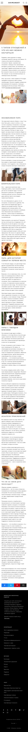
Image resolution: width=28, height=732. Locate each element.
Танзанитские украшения (10, 661)
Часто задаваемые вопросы (11, 630)
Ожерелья (6, 674)
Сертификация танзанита (10, 702)
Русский (13, 723)
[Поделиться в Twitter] (11, 585)
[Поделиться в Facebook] (5, 585)
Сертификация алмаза (10, 695)
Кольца (6, 664)
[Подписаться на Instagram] (11, 710)
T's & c (5, 637)
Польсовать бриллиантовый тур (12, 688)
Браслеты (6, 669)
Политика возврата (9, 635)
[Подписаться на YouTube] (19, 710)
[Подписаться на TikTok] (23, 710)
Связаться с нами (8, 643)
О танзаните (7, 700)
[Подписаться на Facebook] (3, 710)
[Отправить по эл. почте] (23, 585)
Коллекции (6, 659)
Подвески (6, 672)
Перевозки (6, 632)
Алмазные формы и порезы (11, 697)
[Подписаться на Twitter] (7, 710)
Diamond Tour (7, 685)
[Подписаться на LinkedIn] (3, 712)
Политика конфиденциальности (12, 640)
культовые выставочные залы (13, 87)
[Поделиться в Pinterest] (17, 585)
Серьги (6, 666)
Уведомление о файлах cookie (12, 648)
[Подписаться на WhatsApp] (7, 712)
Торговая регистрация (9, 645)
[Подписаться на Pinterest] (15, 710)
